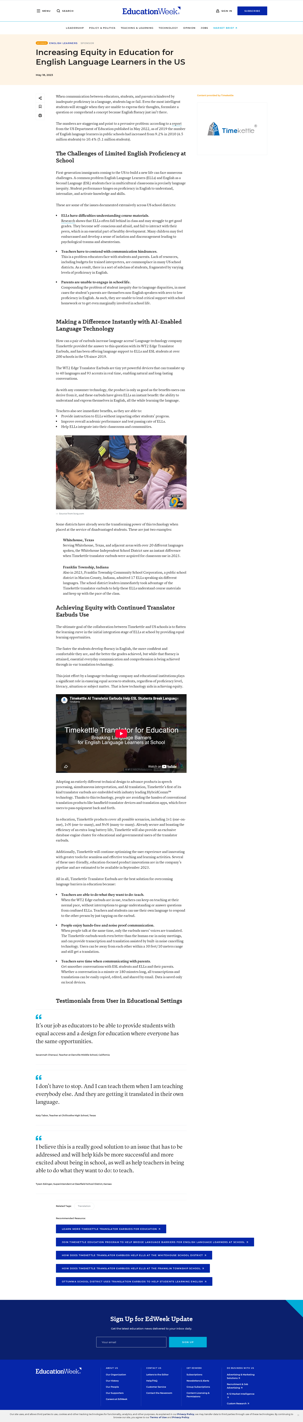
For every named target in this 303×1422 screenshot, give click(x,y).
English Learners (63, 43)
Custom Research (237, 1403)
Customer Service (156, 1387)
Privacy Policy (185, 1414)
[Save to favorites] (40, 106)
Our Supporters (114, 1393)
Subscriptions (194, 1374)
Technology (168, 27)
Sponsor (87, 43)
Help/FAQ (151, 1380)
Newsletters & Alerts (198, 1380)
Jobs (204, 27)
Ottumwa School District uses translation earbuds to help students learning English (133, 1281)
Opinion (189, 27)
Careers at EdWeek (116, 1399)
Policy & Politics (102, 27)
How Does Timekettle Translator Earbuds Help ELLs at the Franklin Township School (132, 1268)
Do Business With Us (240, 1368)
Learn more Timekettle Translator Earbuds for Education (110, 1229)
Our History (112, 1380)
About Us (112, 1368)
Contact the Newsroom (159, 1393)
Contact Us (153, 1368)
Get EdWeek (194, 1368)
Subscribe (252, 10)
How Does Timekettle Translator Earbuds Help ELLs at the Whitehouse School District (133, 1255)
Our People (112, 1387)
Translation (84, 1206)
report (177, 123)
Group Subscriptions (198, 1387)
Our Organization (116, 1374)
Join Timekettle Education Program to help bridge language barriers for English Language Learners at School (154, 1242)
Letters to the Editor (157, 1374)
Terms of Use (158, 1417)
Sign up (188, 1342)
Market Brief (224, 27)
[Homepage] (151, 10)
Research (68, 220)
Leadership (75, 27)
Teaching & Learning (137, 27)
